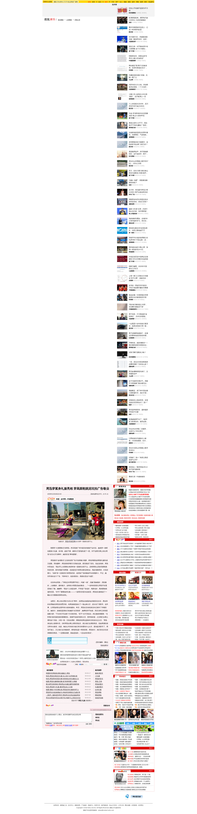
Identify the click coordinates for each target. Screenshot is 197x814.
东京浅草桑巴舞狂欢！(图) (124, 693)
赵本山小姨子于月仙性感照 (141, 497)
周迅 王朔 (98, 681)
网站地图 (127, 805)
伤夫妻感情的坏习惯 (122, 632)
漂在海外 (117, 787)
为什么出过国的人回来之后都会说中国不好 (134, 787)
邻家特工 (118, 613)
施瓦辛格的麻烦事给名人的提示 (141, 503)
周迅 (66, 541)
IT (109, 2)
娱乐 (99, 2)
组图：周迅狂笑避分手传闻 (124, 680)
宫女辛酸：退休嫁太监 (122, 617)
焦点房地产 (71, 2)
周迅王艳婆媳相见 (134, 670)
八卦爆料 (130, 754)
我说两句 (151, 2)
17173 (65, 2)
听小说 (117, 648)
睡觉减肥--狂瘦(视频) (122, 525)
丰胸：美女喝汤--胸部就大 (143, 637)
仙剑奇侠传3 (142, 613)
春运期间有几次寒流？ (127, 551)
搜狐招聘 (77, 805)
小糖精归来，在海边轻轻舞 (142, 783)
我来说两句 (94, 494)
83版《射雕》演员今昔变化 (124, 696)
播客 (129, 2)
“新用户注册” (68, 725)
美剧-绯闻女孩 (146, 601)
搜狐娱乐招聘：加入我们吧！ (144, 700)
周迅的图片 (99, 684)
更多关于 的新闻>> (81, 700)
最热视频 (122, 572)
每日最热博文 (125, 515)
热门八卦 (130, 752)
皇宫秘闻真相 (146, 585)
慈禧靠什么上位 (127, 615)
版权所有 (118, 808)
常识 (118, 554)
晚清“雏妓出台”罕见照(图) (143, 691)
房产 (117, 2)
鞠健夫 (131, 490)
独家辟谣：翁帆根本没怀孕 (143, 698)
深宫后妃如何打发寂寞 (122, 620)
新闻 (118, 557)
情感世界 (130, 781)
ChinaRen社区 (122, 771)
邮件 (133, 2)
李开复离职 (139, 515)
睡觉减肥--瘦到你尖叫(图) (123, 630)
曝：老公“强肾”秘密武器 (123, 639)
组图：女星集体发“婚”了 (142, 689)
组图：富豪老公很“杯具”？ (124, 689)
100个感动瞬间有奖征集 (123, 698)
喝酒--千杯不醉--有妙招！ (143, 639)
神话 (136, 613)
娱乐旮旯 (130, 779)
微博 (141, 2)
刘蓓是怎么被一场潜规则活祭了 (141, 501)
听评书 (117, 645)
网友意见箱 (137, 796)
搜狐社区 (122, 748)
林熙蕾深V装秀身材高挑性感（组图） (132, 767)
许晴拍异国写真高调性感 (141, 754)
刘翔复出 (133, 515)
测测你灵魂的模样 (52, 659)
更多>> (151, 486)
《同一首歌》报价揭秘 (125, 707)
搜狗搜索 (51, 664)
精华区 (97, 717)
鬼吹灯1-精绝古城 (125, 648)
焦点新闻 (130, 774)
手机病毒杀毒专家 (125, 650)
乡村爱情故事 (119, 601)
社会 (118, 568)
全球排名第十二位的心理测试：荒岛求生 (74, 662)
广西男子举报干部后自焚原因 (142, 549)
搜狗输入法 (63, 805)
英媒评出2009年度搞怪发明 (142, 777)
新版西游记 (131, 601)
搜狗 (76, 2)
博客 (137, 2)
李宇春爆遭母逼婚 (120, 670)
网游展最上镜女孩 (120, 511)
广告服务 (84, 805)
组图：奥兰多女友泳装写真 (143, 684)
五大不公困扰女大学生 (127, 560)
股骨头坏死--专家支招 (141, 537)
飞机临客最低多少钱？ (127, 554)
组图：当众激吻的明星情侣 (124, 686)
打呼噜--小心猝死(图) (122, 528)
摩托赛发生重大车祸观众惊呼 (144, 693)
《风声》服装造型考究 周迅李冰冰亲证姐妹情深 (63, 695)
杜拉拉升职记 (135, 645)
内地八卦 (77, 20)
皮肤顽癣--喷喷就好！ (141, 530)
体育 (93, 2)
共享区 (117, 650)
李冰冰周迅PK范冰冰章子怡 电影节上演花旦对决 (63, 698)
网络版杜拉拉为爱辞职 (142, 696)
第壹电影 (130, 756)
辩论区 (97, 720)
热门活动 (117, 765)
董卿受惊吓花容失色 (140, 752)
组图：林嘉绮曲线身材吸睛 (124, 682)
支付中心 (71, 805)
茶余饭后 (122, 676)
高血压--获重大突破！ (141, 532)
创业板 (121, 518)
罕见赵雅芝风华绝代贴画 (141, 758)
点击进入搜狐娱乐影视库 (123, 700)
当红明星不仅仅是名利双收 (142, 779)
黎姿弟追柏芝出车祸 (147, 719)
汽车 (112, 2)
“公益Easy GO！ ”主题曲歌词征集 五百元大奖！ (135, 765)
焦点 (118, 546)
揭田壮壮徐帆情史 (120, 665)
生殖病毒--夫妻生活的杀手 (143, 628)
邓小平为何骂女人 (120, 585)
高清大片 (138, 572)
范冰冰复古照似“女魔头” (141, 761)
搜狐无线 (123, 643)
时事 (118, 565)
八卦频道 (69, 20)
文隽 (130, 492)
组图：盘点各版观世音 (142, 686)
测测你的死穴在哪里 (103, 659)
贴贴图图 (130, 777)
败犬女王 (149, 613)
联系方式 (97, 805)
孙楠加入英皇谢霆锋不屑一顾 (141, 510)
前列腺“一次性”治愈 (141, 535)
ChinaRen (60, 2)
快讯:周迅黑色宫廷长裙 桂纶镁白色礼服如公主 (62, 679)
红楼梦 (149, 645)
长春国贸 (131, 499)
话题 (118, 560)
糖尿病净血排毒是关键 (122, 537)
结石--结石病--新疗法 (122, 532)
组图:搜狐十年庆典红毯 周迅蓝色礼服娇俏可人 (62, 690)
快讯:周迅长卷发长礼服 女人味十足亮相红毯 (61, 676)
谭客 (130, 501)
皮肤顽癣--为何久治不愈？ (124, 637)
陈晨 (130, 506)
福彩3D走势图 (148, 650)
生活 (118, 551)
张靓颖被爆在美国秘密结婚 (143, 499)
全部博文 (141, 805)
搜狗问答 (120, 540)
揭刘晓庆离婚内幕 (134, 668)
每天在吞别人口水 (120, 784)
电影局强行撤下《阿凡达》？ (143, 568)
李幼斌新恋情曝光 (147, 668)
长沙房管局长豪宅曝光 (127, 557)
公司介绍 (121, 805)
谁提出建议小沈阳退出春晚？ (143, 557)
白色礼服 (98, 690)
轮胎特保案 (147, 515)
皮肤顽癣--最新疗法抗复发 (143, 630)
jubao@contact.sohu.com (106, 810)
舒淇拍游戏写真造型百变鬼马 (144, 702)
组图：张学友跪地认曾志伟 (143, 682)
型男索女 (130, 783)
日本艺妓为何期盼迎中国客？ (143, 565)
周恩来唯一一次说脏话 (142, 620)
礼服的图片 (99, 687)
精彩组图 (130, 758)
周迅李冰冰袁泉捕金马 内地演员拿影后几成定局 (63, 692)
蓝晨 (130, 503)
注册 (51, 725)
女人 (121, 2)
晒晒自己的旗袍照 (126, 789)
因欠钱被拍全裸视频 (120, 499)
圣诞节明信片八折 (120, 672)
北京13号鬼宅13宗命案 (142, 615)
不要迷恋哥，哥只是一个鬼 (142, 774)
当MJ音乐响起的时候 (144, 707)
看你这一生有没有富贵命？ (69, 658)
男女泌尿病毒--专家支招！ (124, 635)
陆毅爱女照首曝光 (147, 670)
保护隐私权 (104, 805)
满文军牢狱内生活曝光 (144, 705)
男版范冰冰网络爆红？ (127, 562)
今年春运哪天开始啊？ (127, 568)
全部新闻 (134, 805)
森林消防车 (99, 673)
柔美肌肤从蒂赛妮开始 (122, 535)
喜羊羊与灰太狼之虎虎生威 (143, 611)
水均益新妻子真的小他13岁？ (144, 543)
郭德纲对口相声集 (125, 645)
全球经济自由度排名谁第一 (143, 554)
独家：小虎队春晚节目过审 (143, 680)
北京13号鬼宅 (132, 585)
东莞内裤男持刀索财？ (127, 565)
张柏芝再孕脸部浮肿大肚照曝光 (141, 506)
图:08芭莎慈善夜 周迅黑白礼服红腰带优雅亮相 (62, 684)
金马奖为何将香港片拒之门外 (141, 492)
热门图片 (130, 761)
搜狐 (55, 2)
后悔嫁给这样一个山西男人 (142, 781)
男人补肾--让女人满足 (141, 525)
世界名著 (134, 648)
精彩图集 (117, 767)
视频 (125, 2)
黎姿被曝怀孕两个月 (120, 719)
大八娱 (131, 497)
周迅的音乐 (99, 679)
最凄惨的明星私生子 (120, 761)
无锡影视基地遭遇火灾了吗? (143, 546)
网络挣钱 (98, 695)
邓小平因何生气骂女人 (142, 617)
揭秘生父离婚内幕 (147, 665)
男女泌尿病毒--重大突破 (142, 528)
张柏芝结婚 (99, 698)
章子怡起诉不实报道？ (127, 543)
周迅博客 (98, 692)
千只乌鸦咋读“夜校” (126, 549)
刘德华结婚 (141, 518)
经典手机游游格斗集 (137, 650)
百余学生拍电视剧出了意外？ (143, 551)
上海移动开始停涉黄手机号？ (143, 560)
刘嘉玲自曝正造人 (134, 672)
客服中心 (90, 805)
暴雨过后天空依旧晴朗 (139, 789)
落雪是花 (131, 508)
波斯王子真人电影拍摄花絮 (124, 702)
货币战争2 (147, 648)
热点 (118, 562)
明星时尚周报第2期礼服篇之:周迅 (58, 673)
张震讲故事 (143, 645)
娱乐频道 (61, 20)
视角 (118, 549)
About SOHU (113, 805)
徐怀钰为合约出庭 (133, 719)
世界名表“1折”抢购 (121, 530)
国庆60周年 (127, 518)
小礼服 (97, 676)
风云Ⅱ (122, 613)
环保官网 (72, 541)
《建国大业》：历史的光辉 (142, 756)
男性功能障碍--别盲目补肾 (143, 632)
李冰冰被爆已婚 (134, 665)
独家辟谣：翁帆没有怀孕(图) (142, 490)
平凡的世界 (140, 648)
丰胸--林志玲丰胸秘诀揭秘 (124, 628)
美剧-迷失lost (127, 611)
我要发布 (107, 705)
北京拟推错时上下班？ (127, 546)
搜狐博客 (122, 486)
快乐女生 (134, 518)
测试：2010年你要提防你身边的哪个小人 (74, 652)
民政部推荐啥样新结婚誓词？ (143, 562)
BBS (145, 2)
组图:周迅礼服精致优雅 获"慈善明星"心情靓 (61, 681)
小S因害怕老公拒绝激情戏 (143, 508)
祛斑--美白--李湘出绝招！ (143, 635)
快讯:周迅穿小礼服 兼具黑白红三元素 (59, 687)
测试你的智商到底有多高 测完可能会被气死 (75, 655)
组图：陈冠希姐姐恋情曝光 (124, 684)
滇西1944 (128, 613)
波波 (130, 510)
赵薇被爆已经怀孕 (120, 668)
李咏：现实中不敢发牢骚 (125, 705)
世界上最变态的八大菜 (88, 658)
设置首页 (56, 805)
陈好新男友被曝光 (147, 672)
